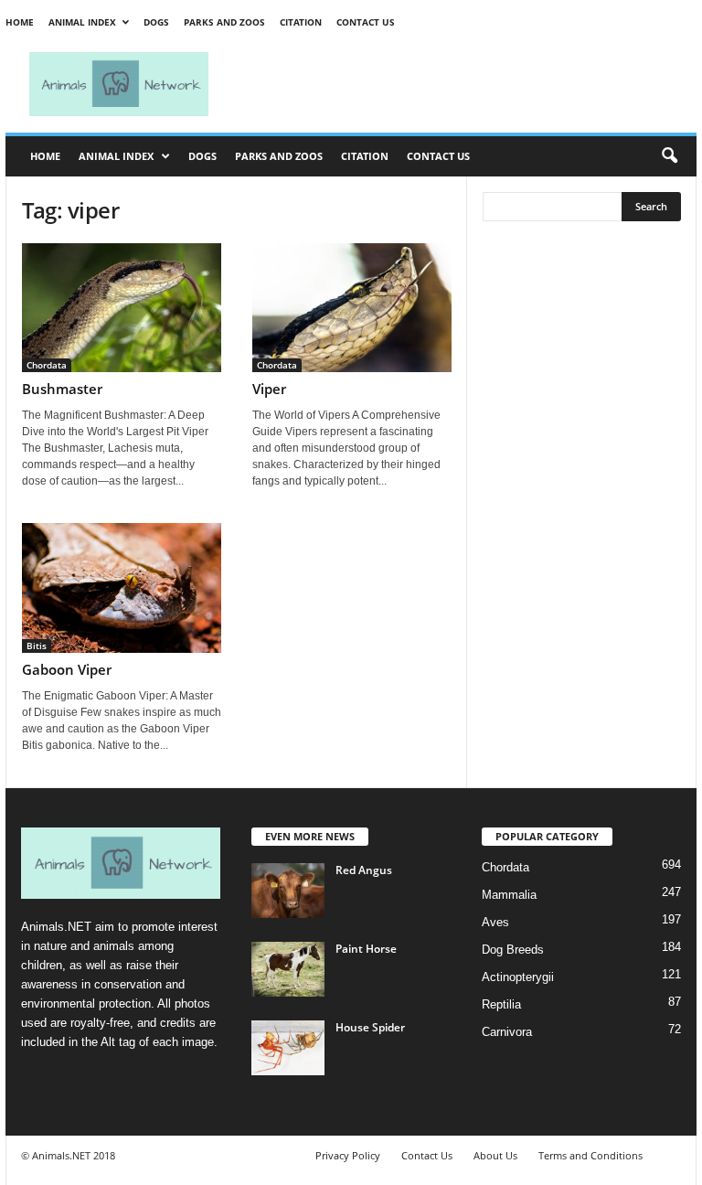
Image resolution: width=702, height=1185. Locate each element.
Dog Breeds (513, 949)
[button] (669, 156)
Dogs (156, 22)
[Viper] (352, 307)
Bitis (37, 645)
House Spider (370, 1027)
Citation (301, 22)
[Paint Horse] (287, 969)
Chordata (47, 364)
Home (19, 22)
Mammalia (509, 895)
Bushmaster (62, 388)
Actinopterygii (518, 977)
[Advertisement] (464, 84)
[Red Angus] (287, 890)
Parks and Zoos (224, 22)
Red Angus (363, 870)
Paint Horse (366, 948)
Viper (269, 388)
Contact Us (365, 22)
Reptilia (501, 1004)
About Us (495, 1155)
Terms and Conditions (590, 1155)
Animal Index (82, 22)
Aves (495, 922)
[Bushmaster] (121, 307)
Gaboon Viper (67, 669)
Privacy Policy (347, 1155)
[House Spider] (287, 1047)
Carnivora (507, 1032)
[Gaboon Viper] (121, 588)
